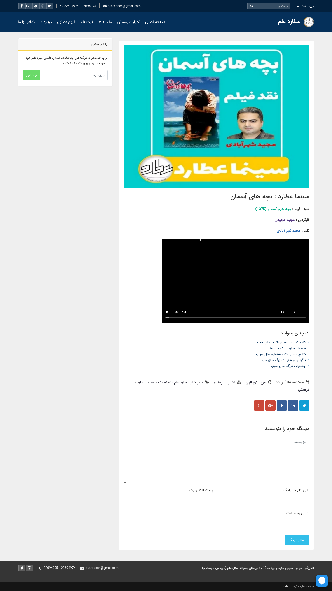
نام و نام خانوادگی (296, 490)
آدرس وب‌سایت (297, 513)
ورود (311, 6)
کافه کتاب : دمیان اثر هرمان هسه (281, 342)
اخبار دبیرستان (128, 22)
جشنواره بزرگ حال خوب (288, 366)
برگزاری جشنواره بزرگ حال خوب (283, 360)
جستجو (31, 75)
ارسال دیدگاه (297, 540)
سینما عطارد (145, 382)
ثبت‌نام (301, 6)
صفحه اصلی (155, 22)
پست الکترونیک (201, 490)
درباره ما (45, 22)
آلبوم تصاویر (66, 22)
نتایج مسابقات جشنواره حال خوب (281, 354)
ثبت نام (86, 22)
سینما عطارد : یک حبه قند (287, 348)
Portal (285, 586)
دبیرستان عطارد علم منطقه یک (180, 382)
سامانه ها (105, 22)
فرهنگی (303, 389)
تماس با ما (26, 22)
